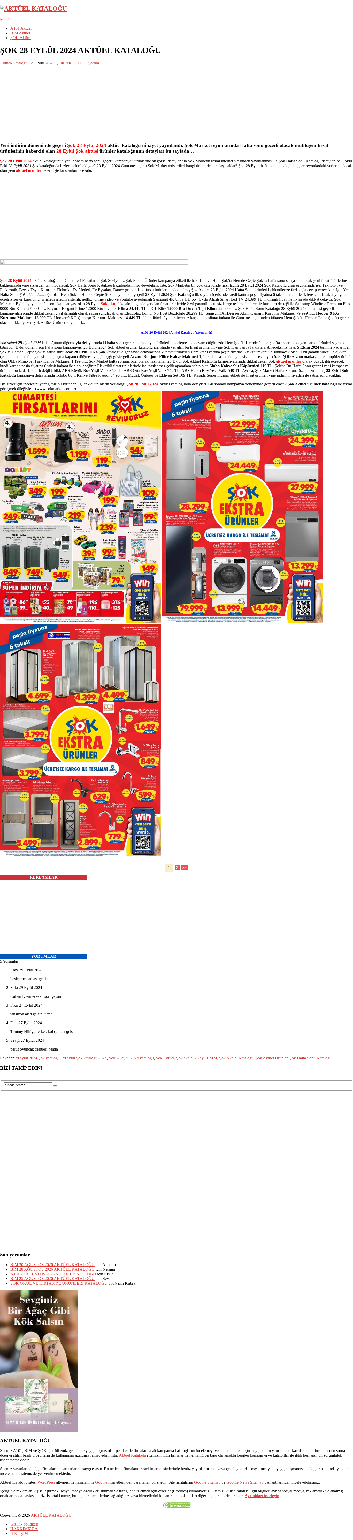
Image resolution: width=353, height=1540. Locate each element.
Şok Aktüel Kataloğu (236, 1058)
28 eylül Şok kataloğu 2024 (84, 1058)
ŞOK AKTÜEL (69, 63)
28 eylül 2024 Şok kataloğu (37, 1058)
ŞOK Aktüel (20, 37)
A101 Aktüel (21, 28)
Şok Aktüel (165, 1058)
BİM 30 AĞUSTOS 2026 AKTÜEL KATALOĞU (52, 1264)
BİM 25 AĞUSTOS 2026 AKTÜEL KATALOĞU (52, 1278)
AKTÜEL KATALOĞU (51, 1515)
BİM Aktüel (20, 33)
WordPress (46, 1482)
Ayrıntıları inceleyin (262, 1495)
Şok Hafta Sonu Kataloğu (310, 1058)
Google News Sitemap (244, 1482)
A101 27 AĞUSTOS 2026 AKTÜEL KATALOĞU (53, 1274)
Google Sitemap (207, 1482)
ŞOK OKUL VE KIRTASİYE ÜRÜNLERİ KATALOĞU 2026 (63, 1283)
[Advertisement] (155, 101)
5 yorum (92, 63)
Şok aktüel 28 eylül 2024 (196, 1058)
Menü (5, 19)
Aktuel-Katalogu (13, 63)
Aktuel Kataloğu (132, 1455)
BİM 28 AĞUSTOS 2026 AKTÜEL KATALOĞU (52, 1269)
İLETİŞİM (19, 1533)
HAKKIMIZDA (24, 1529)
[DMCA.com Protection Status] (177, 1506)
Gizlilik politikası (24, 1524)
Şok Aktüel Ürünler (271, 1058)
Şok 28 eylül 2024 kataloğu (131, 1058)
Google (101, 1482)
